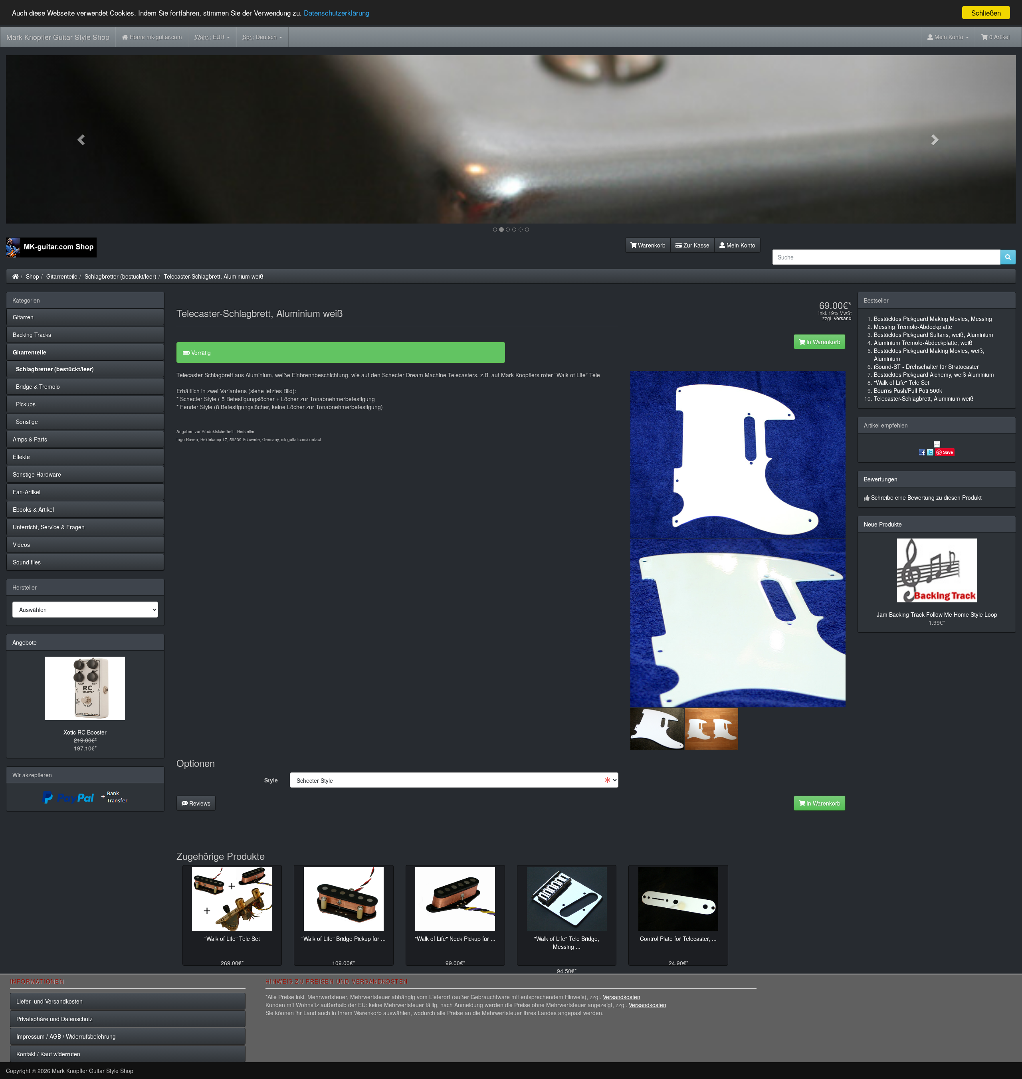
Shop (32, 276)
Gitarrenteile (61, 276)
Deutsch (260, 37)
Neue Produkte (883, 524)
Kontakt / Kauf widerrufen (48, 1054)
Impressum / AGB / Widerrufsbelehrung (66, 1036)
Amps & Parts (30, 439)
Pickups (24, 404)
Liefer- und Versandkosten (49, 1001)
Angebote (24, 642)
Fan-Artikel (26, 492)
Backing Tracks (32, 335)
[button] (82, 139)
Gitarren (23, 317)
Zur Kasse (695, 245)
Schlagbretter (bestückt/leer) (120, 276)
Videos (21, 544)
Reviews (199, 803)
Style (271, 780)
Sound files (27, 562)
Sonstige (25, 422)
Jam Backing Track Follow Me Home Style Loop (937, 614)
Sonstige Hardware (37, 474)
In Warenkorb (822, 342)
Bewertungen (880, 479)
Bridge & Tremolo (36, 386)
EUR (210, 37)
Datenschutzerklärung (336, 13)
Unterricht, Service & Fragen (49, 527)
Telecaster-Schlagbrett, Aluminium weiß (213, 276)
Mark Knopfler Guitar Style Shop (57, 37)
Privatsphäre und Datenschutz (54, 1019)
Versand (843, 318)
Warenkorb (650, 245)
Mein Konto (740, 245)
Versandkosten (621, 997)
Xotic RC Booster (85, 732)
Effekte (21, 457)
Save (948, 452)
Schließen (986, 13)
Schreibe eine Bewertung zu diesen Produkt (926, 497)
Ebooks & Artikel (33, 509)
